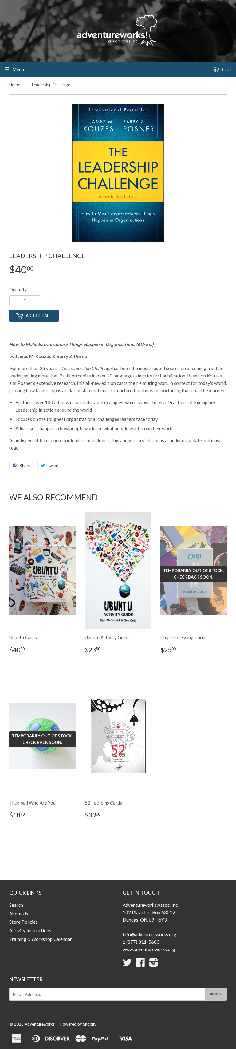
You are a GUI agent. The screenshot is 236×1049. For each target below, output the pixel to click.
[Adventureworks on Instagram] (153, 964)
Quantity (18, 289)
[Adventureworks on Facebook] (140, 964)
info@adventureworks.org (149, 934)
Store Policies (23, 922)
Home (14, 84)
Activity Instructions (30, 930)
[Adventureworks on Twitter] (127, 964)
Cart (226, 69)
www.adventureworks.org (149, 949)
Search (16, 905)
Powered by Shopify (78, 1024)
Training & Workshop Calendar (40, 939)
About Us (18, 913)
